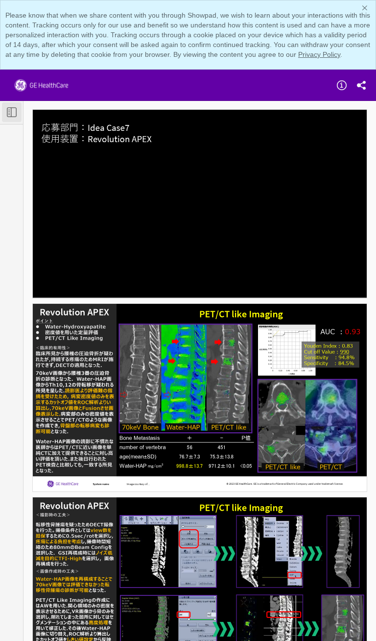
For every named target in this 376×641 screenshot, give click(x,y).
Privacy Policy (319, 54)
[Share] (361, 85)
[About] (342, 85)
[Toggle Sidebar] (12, 112)
